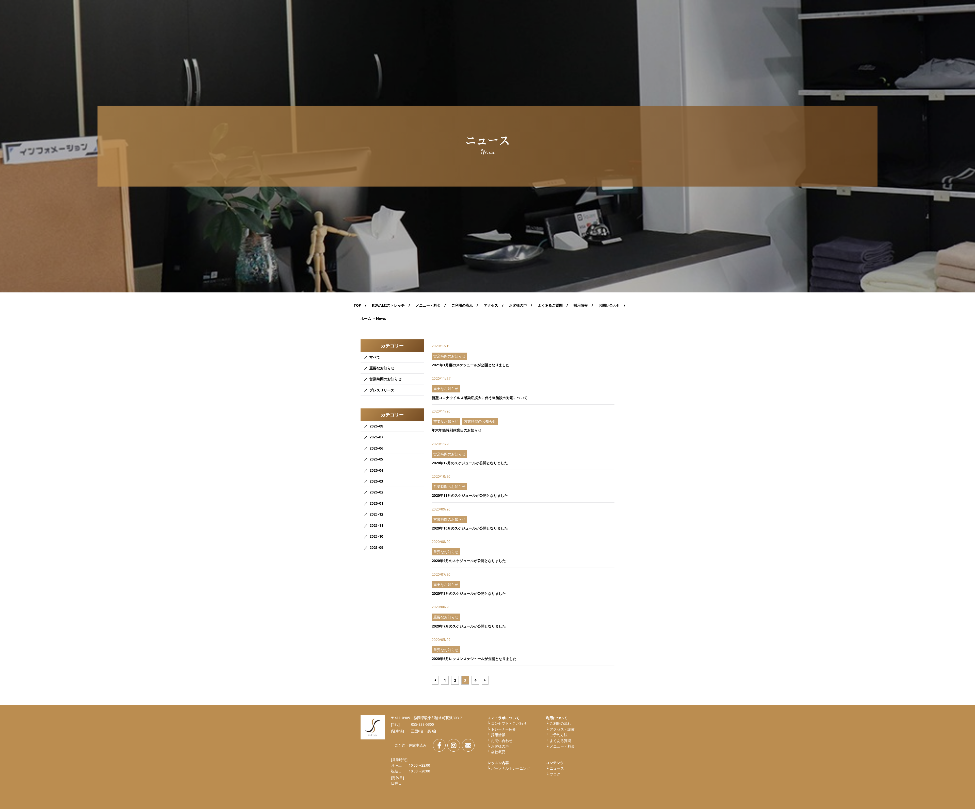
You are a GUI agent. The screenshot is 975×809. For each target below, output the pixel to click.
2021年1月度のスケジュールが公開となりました (470, 364)
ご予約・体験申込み (411, 745)
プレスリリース (381, 390)
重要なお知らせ (381, 368)
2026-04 (376, 470)
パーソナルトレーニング (510, 768)
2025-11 (376, 525)
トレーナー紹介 (503, 729)
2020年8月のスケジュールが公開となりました (469, 593)
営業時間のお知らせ (385, 378)
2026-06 (376, 448)
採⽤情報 (498, 734)
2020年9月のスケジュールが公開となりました (469, 560)
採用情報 (581, 305)
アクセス (491, 305)
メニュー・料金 (562, 746)
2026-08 (376, 426)
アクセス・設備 (562, 729)
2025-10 (376, 536)
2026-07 (376, 437)
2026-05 (376, 459)
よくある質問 (560, 740)
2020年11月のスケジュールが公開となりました (470, 495)
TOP (357, 305)
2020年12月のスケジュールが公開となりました (470, 462)
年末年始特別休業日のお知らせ (456, 430)
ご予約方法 (558, 734)
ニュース (557, 768)
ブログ (555, 774)
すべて (374, 357)
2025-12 (376, 514)
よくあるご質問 (550, 305)
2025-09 (376, 547)
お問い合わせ (609, 305)
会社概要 (498, 751)
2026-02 (376, 492)
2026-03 (376, 481)
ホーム (366, 318)
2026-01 (376, 503)
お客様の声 (518, 305)
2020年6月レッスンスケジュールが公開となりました (474, 658)
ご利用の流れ (462, 305)
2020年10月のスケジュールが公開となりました (470, 528)
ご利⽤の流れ (560, 723)
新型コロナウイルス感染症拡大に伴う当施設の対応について (480, 397)
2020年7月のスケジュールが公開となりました (469, 626)
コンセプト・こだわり (509, 723)
